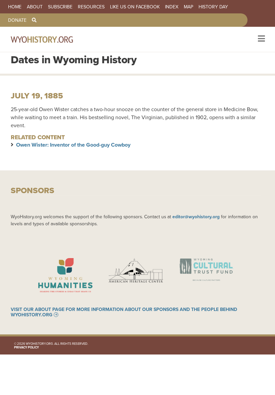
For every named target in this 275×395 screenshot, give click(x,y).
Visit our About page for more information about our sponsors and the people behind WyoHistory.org (124, 312)
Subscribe (60, 6)
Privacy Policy (26, 347)
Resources (91, 6)
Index (171, 6)
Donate (17, 20)
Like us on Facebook (135, 6)
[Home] (51, 39)
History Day (213, 6)
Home (14, 6)
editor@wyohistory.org (196, 216)
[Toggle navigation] (260, 39)
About (35, 6)
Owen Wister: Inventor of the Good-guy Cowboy (73, 145)
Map (188, 6)
